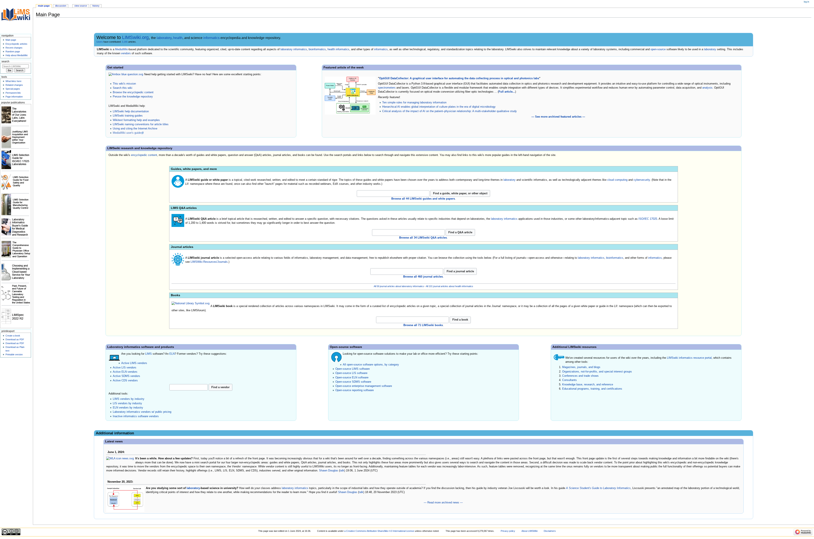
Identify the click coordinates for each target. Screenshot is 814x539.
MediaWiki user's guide (127, 132)
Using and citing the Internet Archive (135, 128)
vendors (126, 53)
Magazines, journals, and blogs (581, 367)
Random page (13, 51)
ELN (172, 353)
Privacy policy (508, 531)
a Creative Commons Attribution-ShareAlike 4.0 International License (379, 531)
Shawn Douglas (328, 470)
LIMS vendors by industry (128, 398)
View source (80, 5)
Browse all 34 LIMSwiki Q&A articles (423, 237)
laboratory (164, 38)
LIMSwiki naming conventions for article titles (141, 124)
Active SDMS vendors (126, 376)
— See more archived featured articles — (558, 116)
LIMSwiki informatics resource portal (689, 357)
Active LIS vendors (124, 367)
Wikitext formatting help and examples (136, 120)
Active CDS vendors (125, 380)
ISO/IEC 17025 (647, 218)
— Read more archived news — (443, 502)
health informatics (338, 49)
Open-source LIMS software (352, 368)
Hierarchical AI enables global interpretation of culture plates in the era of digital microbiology (439, 106)
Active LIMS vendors (134, 363)
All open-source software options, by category (371, 364)
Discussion (60, 5)
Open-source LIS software (351, 373)
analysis (707, 87)
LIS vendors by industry (127, 403)
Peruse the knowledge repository (133, 96)
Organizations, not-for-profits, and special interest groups (597, 371)
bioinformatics (317, 49)
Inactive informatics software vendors (136, 416)
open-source (658, 49)
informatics (211, 38)
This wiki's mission (124, 83)
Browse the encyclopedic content (133, 92)
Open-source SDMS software (353, 381)
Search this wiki (122, 87)
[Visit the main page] (16, 16)
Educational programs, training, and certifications (592, 388)
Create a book (13, 335)
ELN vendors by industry (128, 407)
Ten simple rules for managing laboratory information (414, 102)
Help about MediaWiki (17, 55)
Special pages (13, 89)
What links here (13, 81)
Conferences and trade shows (580, 375)
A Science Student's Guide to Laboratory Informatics (598, 488)
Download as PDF (15, 339)
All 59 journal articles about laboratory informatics (399, 286)
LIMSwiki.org (135, 37)
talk (342, 470)
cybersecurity (642, 179)
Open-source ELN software (351, 377)
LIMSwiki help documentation (131, 111)
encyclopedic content (144, 155)
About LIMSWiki (529, 531)
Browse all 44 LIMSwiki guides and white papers (423, 198)
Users (99, 41)
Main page (44, 5)
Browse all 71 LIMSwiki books (423, 325)
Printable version (14, 354)
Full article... (507, 91)
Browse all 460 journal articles (423, 276)
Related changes (14, 85)
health (178, 38)
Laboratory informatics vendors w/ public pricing (142, 411)
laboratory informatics (293, 49)
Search (5, 61)
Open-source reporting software (354, 390)
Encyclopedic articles (16, 44)
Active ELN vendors (125, 371)
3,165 (125, 41)
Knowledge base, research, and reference (587, 384)
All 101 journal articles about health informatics (449, 286)
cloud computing (617, 179)
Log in (806, 1)
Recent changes (14, 47)
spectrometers (387, 87)
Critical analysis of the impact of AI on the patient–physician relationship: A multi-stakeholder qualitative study (449, 111)
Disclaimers (550, 531)
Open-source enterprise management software (363, 386)
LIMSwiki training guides (128, 115)
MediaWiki (121, 49)
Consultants (569, 380)
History (95, 5)
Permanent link (13, 93)
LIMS (148, 353)
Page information (14, 96)
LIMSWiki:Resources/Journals (209, 261)
